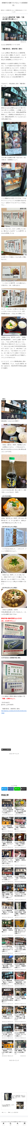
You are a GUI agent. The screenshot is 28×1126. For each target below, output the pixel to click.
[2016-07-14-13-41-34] (14, 254)
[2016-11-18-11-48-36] (14, 442)
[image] (14, 607)
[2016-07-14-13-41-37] (14, 280)
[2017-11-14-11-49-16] (14, 572)
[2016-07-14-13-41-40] (14, 307)
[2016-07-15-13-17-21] (14, 655)
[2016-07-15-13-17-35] (14, 694)
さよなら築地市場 (6, 749)
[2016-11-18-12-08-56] (14, 418)
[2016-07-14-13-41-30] (14, 226)
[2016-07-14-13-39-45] (14, 155)
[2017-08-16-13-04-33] (14, 487)
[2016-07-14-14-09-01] (14, 105)
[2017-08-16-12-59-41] (14, 516)
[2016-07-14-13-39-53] (14, 196)
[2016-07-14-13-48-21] (14, 335)
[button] (25, 522)
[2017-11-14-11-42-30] (14, 546)
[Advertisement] (14, 382)
